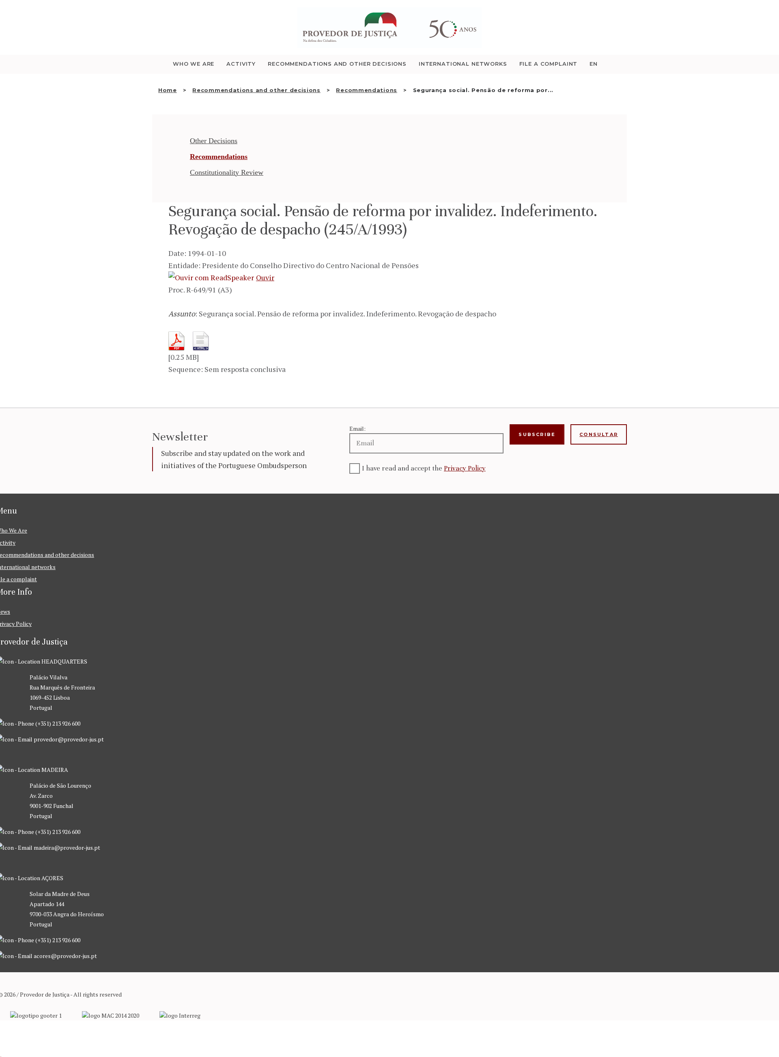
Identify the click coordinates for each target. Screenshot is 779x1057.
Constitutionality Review (226, 172)
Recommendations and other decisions (256, 90)
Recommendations (366, 90)
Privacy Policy (465, 468)
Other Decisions (213, 141)
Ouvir (265, 277)
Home (167, 90)
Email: (357, 428)
